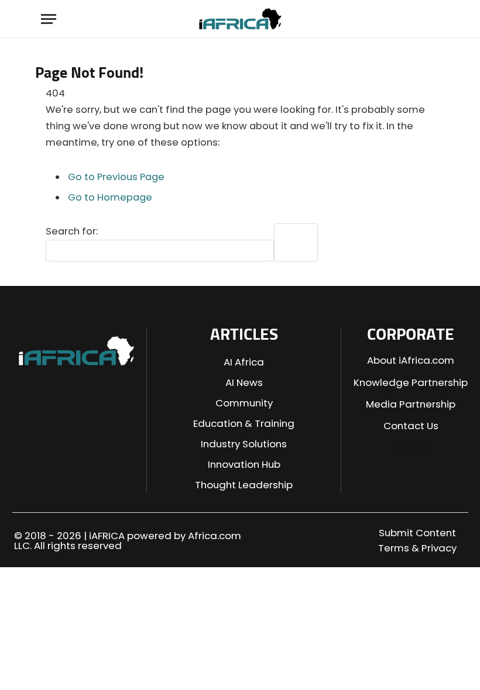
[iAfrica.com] (240, 19)
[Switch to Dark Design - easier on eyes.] (411, 19)
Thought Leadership (244, 485)
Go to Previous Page (116, 177)
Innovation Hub (244, 464)
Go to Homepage (110, 197)
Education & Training (243, 423)
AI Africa (244, 362)
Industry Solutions (244, 444)
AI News (244, 382)
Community (244, 403)
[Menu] (48, 19)
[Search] (431, 19)
